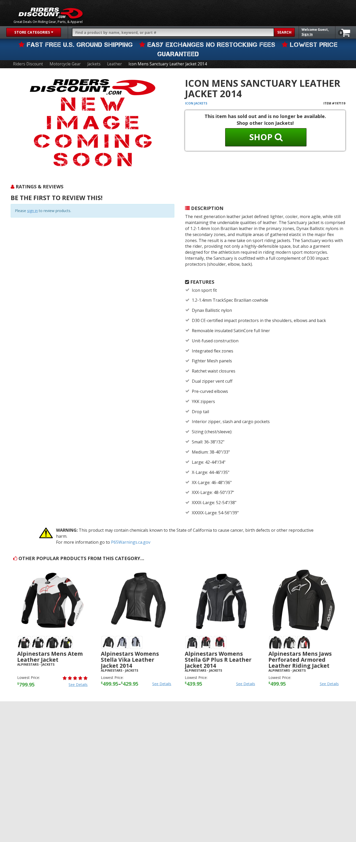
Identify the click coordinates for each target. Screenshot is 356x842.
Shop (262, 137)
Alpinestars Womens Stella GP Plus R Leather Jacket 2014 (218, 659)
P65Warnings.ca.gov (130, 542)
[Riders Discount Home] (50, 13)
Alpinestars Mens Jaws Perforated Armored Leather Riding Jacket (300, 659)
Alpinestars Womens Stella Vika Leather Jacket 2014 (130, 659)
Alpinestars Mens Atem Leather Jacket (50, 656)
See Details (78, 684)
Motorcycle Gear (65, 64)
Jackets (94, 64)
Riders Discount (28, 64)
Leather (114, 64)
